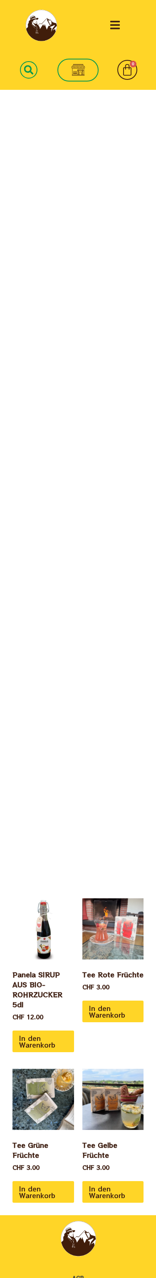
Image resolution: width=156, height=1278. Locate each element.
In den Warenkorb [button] (37, 1041)
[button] (115, 25)
